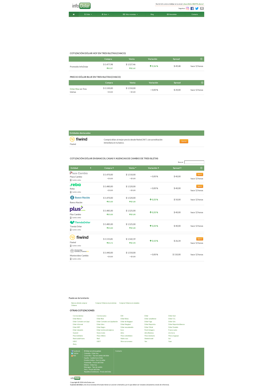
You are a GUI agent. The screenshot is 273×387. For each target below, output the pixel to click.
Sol (169, 338)
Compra (108, 168)
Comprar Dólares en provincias (105, 303)
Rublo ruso (124, 338)
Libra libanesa (149, 333)
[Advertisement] (136, 34)
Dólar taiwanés (78, 330)
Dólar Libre (100, 324)
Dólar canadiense (150, 319)
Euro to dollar (100, 360)
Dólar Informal (78, 324)
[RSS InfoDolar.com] (72, 355)
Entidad (74, 168)
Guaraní (75, 333)
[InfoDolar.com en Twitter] (72, 353)
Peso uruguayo (173, 336)
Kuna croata (101, 333)
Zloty (74, 344)
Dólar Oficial (148, 327)
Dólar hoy (95, 353)
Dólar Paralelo (173, 327)
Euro (105, 14)
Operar (184, 141)
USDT (99, 341)
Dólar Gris (171, 321)
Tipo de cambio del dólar (101, 355)
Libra (122, 333)
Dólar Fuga (148, 321)
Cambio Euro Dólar (96, 358)
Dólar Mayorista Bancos (176, 324)
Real (98, 338)
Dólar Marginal (126, 324)
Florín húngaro (149, 330)
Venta (132, 168)
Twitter (75, 353)
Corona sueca (101, 316)
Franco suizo (172, 330)
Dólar (87, 14)
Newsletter (173, 14)
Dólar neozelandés (127, 327)
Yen (145, 341)
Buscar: (181, 162)
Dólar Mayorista (149, 324)
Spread (176, 168)
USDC (75, 341)
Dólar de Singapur (127, 321)
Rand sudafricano (79, 338)
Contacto (195, 14)
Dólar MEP (76, 327)
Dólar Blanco (77, 319)
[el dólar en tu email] (202, 8)
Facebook (76, 351)
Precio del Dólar (98, 362)
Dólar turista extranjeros (105, 330)
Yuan (170, 341)
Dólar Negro (101, 327)
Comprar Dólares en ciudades (129, 303)
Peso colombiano (126, 336)
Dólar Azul (172, 316)
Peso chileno (101, 336)
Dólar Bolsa (125, 319)
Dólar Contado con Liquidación (107, 321)
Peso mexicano (149, 336)
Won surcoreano (126, 341)
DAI (122, 316)
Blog (152, 14)
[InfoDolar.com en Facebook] (72, 351)
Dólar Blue (75, 89)
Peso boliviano (78, 336)
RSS (74, 355)
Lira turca (171, 333)
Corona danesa (78, 316)
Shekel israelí (148, 338)
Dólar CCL (171, 319)
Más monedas (130, 14)
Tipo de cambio (97, 367)
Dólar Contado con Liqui (81, 321)
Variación (152, 168)
